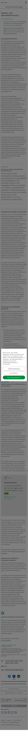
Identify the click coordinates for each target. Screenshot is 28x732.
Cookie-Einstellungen (14, 368)
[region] (14, 365)
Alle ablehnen (14, 373)
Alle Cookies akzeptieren (14, 377)
